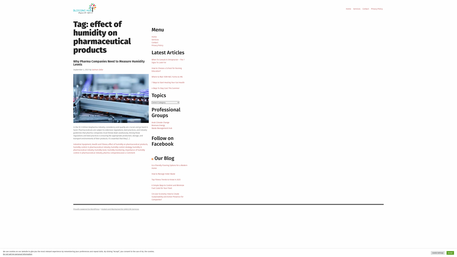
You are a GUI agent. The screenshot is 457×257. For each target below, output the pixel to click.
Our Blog (164, 158)
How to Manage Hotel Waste (163, 174)
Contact (366, 9)
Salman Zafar (97, 70)
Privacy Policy (377, 9)
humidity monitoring (115, 150)
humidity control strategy (121, 147)
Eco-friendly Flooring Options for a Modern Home (169, 166)
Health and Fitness (99, 144)
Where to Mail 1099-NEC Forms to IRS (167, 77)
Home (348, 9)
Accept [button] (450, 253)
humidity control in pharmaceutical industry (91, 147)
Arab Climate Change (160, 122)
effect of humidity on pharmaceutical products (127, 144)
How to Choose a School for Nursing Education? (167, 69)
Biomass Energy (158, 125)
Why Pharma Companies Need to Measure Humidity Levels (109, 63)
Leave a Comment (127, 153)
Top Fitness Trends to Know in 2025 (166, 179)
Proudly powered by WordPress (86, 209)
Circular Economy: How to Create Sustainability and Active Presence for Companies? (167, 197)
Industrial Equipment (82, 144)
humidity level (101, 150)
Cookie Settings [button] (437, 253)
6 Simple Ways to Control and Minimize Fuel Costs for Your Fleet (168, 186)
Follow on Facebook (163, 141)
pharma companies (111, 153)
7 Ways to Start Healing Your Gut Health (168, 82)
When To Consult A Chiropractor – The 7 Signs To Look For (168, 61)
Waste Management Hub (162, 128)
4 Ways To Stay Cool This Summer (165, 88)
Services (356, 9)
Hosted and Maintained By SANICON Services (120, 209)
